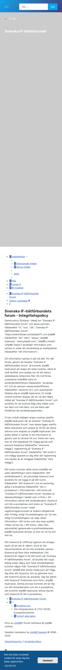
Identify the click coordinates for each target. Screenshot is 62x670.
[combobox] (33, 6)
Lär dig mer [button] (10, 665)
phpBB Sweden (38, 632)
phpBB (17, 623)
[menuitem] (25, 263)
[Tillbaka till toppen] (58, 666)
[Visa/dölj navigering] (6, 7)
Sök (53, 6)
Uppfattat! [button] (48, 660)
